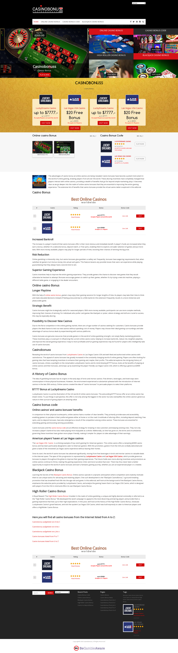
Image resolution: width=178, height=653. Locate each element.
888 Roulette (42, 154)
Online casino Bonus (84, 598)
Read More (111, 50)
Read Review (75, 217)
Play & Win (44, 75)
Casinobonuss (88, 641)
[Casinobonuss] (47, 15)
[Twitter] (134, 21)
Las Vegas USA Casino (74, 108)
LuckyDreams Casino (46, 108)
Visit (140, 216)
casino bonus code (58, 428)
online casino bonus (53, 295)
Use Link (125, 216)
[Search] (143, 21)
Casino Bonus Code (84, 595)
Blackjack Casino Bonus (63, 475)
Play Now (140, 144)
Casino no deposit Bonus (85, 605)
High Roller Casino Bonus (58, 496)
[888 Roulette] (42, 147)
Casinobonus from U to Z (108, 610)
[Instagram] (140, 21)
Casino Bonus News (106, 598)
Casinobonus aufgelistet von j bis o (46, 531)
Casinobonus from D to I (107, 603)
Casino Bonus (104, 595)
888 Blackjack (64, 154)
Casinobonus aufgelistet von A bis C (46, 522)
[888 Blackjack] (64, 147)
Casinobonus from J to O (107, 605)
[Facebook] (130, 21)
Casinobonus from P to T (108, 608)
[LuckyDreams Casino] (45, 99)
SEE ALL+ (93, 136)
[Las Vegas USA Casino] (74, 99)
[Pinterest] (137, 21)
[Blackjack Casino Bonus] (156, 72)
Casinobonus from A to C (108, 600)
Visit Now (46, 123)
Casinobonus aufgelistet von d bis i (45, 527)
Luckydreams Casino (75, 354)
